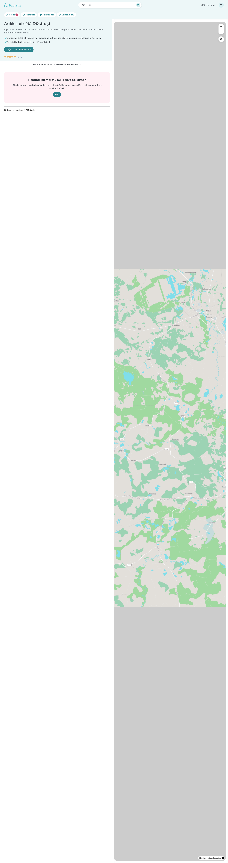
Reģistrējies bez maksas (19, 49)
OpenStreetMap (215, 858)
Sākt (57, 94)
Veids (12, 14)
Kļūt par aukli (208, 5)
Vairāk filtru (67, 14)
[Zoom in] (221, 26)
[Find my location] (221, 39)
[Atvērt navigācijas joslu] (221, 5)
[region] (170, 441)
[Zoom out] (221, 31)
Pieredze (30, 14)
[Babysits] (12, 5)
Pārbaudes (48, 14)
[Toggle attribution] (223, 858)
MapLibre (202, 858)
